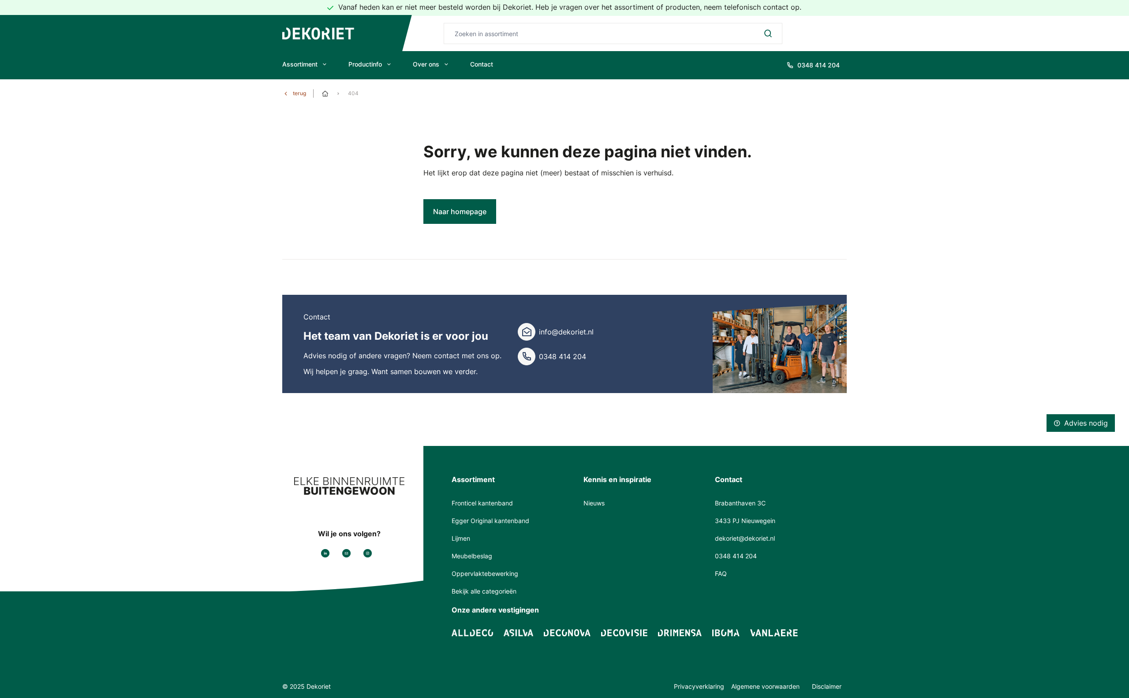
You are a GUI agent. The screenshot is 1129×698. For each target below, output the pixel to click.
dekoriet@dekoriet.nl (745, 538)
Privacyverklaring (699, 686)
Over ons (426, 64)
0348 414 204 (562, 356)
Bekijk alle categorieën (484, 591)
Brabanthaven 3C (740, 503)
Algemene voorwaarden (766, 686)
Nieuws (594, 503)
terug (299, 93)
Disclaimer (826, 686)
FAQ (721, 573)
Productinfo (365, 64)
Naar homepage (459, 211)
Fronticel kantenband (482, 503)
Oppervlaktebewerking (485, 573)
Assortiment (300, 64)
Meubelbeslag (472, 556)
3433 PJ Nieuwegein (745, 520)
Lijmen (461, 538)
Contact (481, 64)
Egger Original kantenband (490, 520)
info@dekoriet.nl (566, 331)
